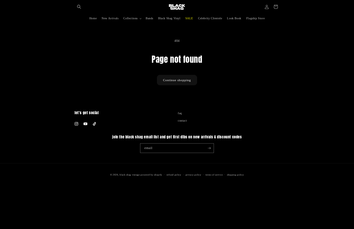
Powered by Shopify (151, 174)
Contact (182, 120)
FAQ (180, 113)
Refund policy (174, 174)
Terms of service (214, 174)
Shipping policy (235, 174)
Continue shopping (177, 80)
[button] (79, 6)
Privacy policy (193, 174)
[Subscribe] (209, 148)
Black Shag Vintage (130, 174)
